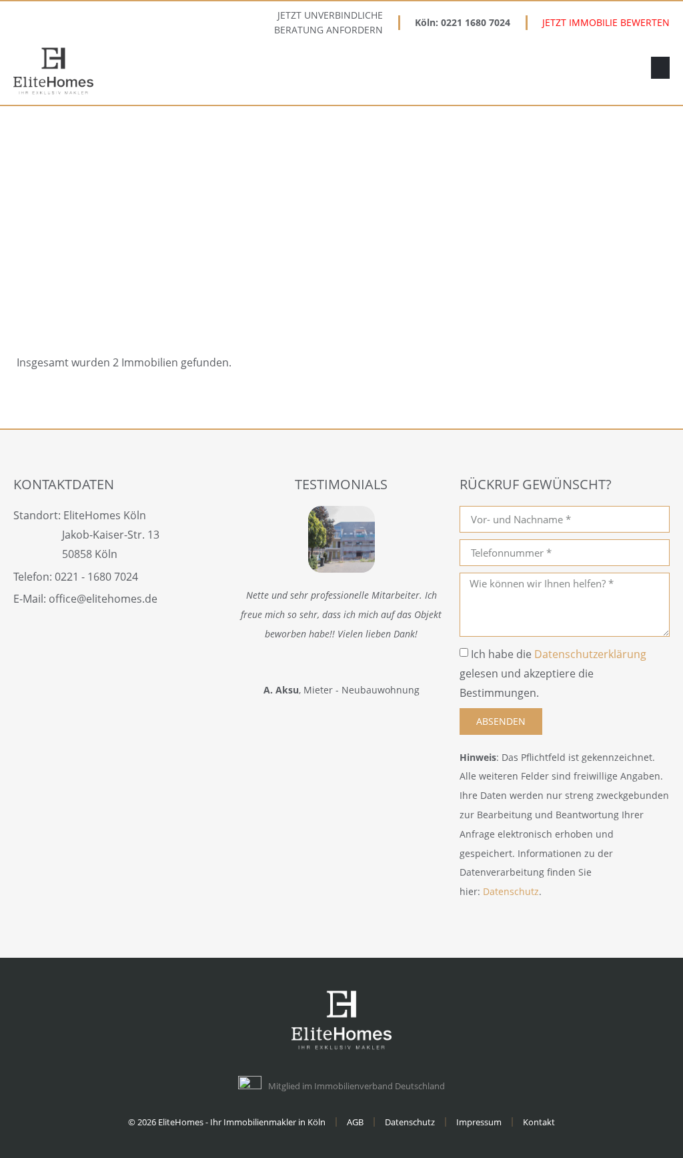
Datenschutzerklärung (590, 654)
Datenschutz (511, 891)
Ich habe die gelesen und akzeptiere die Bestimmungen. (553, 673)
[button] (660, 68)
